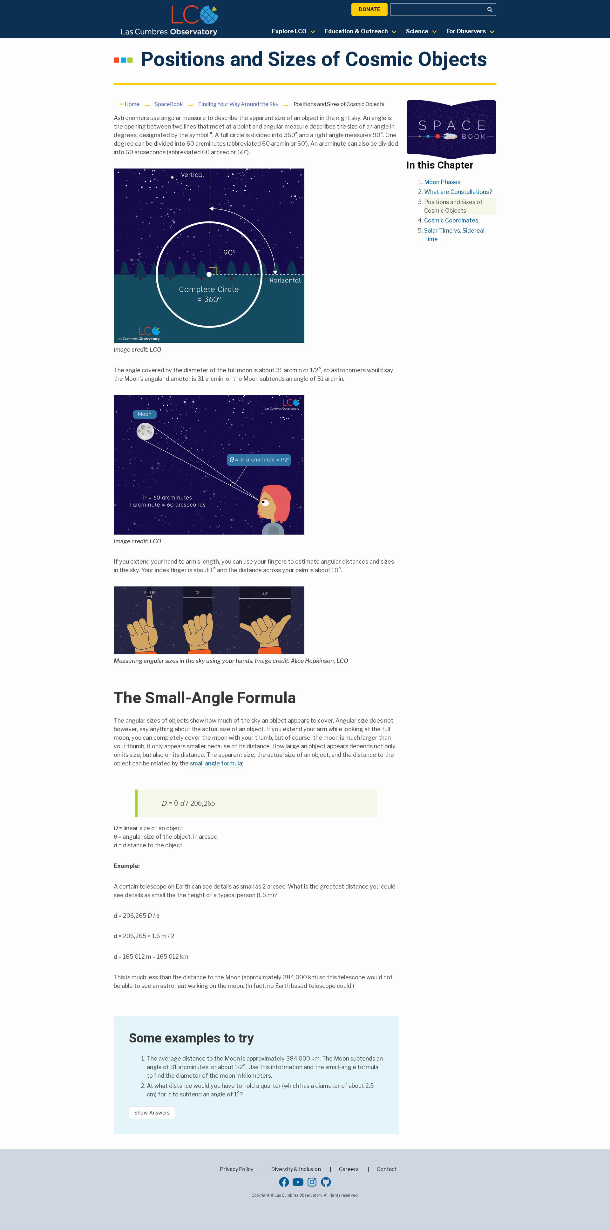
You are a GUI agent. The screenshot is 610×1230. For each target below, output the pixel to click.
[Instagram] (312, 1182)
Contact (387, 1169)
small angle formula (216, 763)
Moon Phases (442, 182)
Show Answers (152, 1112)
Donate (369, 9)
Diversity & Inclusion (296, 1169)
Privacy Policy (236, 1169)
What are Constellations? (458, 191)
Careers (349, 1169)
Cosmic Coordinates (451, 220)
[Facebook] (284, 1182)
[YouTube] (298, 1182)
